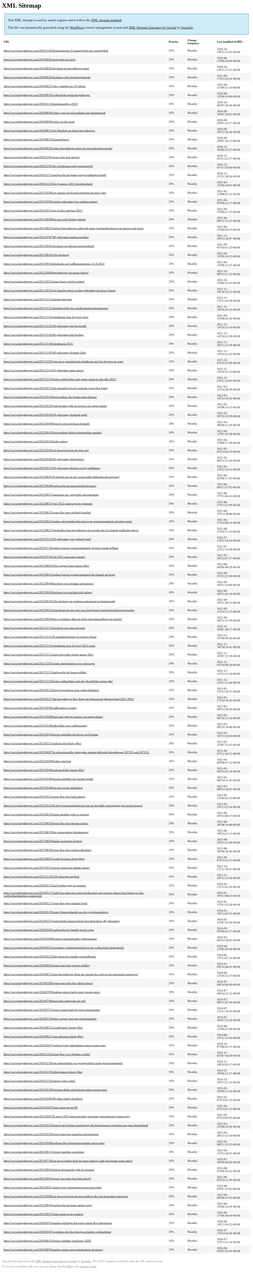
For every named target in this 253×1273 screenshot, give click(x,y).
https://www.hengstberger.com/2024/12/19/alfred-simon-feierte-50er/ (43, 1071)
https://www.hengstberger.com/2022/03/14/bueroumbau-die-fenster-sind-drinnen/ (50, 396)
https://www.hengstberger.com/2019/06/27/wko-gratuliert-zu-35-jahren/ (45, 86)
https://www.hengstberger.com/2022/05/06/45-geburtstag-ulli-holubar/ (44, 459)
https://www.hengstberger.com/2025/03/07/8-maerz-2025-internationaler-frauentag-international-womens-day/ (67, 1116)
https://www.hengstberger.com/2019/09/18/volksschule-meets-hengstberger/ (47, 95)
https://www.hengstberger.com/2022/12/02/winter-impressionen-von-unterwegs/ (49, 663)
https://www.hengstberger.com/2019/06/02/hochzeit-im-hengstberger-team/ (46, 68)
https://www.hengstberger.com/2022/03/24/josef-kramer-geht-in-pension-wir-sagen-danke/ (55, 405)
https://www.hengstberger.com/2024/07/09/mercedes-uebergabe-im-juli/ (45, 1000)
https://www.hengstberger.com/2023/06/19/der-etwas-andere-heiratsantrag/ (46, 832)
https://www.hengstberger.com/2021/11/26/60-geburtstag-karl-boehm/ (44, 334)
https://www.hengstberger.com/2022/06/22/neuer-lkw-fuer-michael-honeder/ (47, 512)
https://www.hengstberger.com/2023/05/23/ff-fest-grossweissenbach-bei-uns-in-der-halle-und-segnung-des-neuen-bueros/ (73, 805)
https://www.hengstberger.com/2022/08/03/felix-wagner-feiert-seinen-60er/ (46, 565)
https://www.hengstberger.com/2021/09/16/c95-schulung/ (36, 254)
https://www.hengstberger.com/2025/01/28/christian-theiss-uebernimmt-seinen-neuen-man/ (55, 1089)
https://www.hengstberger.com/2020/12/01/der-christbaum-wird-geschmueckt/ (48, 166)
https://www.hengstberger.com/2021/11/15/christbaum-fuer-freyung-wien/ (46, 317)
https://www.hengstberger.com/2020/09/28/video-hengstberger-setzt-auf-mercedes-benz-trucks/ (58, 148)
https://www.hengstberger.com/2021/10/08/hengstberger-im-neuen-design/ (46, 272)
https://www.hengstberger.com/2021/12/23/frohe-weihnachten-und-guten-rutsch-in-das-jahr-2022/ (60, 379)
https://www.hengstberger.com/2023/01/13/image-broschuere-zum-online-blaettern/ (51, 690)
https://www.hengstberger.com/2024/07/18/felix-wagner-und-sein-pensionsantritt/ (50, 1018)
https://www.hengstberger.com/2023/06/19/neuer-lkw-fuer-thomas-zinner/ (46, 823)
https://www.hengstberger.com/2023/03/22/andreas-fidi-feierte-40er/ (43, 743)
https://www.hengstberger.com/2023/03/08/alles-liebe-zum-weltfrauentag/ (45, 725)
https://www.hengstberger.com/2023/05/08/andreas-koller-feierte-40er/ (44, 769)
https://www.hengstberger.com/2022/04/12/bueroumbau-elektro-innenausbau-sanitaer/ (53, 432)
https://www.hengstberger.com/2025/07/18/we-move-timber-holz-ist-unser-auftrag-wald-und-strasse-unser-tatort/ (68, 1160)
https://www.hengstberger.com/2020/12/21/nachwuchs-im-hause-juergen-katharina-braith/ (55, 174)
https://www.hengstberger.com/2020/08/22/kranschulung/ (36, 139)
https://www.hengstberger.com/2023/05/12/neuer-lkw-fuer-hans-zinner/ (44, 796)
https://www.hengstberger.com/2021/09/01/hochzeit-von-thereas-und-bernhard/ (49, 245)
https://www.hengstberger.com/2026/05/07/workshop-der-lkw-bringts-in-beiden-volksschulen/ (57, 1231)
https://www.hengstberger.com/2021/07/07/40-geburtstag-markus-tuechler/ (46, 237)
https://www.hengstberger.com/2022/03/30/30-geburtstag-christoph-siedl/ (45, 414)
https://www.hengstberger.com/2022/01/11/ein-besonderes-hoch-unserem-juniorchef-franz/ (56, 388)
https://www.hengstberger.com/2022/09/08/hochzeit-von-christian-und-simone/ (49, 583)
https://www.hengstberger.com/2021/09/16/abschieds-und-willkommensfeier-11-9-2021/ (54, 263)
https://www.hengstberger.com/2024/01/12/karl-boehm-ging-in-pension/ (45, 885)
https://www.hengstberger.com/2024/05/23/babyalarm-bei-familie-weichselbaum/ (50, 956)
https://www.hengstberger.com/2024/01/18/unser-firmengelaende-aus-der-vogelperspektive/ (56, 912)
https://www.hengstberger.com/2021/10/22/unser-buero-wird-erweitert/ (44, 281)
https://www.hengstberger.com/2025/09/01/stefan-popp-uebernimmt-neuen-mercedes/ (53, 1187)
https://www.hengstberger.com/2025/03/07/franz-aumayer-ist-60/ (41, 1107)
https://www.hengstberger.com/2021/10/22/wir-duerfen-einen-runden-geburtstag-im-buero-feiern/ (60, 290)
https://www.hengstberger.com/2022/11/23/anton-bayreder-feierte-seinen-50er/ (49, 654)
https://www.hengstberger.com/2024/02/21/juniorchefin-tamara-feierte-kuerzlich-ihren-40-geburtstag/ (62, 920)
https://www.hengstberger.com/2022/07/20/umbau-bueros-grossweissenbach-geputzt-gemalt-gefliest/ (61, 547)
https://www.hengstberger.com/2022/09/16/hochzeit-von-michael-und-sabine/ (48, 592)
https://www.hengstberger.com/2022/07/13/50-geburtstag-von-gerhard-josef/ (47, 539)
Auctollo (187, 27)
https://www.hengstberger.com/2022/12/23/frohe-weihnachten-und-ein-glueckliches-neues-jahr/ (58, 681)
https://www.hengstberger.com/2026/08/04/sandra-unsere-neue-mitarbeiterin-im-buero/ (53, 1249)
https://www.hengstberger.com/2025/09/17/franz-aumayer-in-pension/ (44, 1214)
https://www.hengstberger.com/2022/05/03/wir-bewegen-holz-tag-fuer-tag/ (46, 450)
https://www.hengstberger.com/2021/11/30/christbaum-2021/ (38, 343)
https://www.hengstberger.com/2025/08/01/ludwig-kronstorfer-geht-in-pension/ (49, 1169)
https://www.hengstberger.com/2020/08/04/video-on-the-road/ (39, 121)
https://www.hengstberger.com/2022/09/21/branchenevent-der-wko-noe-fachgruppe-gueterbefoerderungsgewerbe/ (69, 610)
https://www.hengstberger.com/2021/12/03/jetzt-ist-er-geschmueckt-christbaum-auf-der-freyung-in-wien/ (64, 361)
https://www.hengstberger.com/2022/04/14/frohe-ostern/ (36, 441)
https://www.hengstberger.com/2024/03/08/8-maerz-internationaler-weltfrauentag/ (50, 938)
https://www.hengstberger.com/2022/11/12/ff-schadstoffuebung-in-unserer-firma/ (50, 636)
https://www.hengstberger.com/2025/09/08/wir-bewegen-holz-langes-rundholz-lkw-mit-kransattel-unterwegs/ (66, 1196)
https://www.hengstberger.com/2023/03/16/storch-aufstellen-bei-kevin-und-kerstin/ (51, 734)
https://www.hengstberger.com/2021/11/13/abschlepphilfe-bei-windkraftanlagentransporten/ (56, 308)
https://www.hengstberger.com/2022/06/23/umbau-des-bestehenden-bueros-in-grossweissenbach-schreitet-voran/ (68, 521)
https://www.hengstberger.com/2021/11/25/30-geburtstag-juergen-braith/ (45, 325)
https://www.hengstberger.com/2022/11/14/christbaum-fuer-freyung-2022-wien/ (49, 645)
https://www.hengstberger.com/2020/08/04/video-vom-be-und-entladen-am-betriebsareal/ (55, 112)
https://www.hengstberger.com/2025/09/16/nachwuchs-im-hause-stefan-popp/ (48, 1205)
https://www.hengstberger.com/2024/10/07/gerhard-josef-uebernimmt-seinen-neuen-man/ (55, 1045)
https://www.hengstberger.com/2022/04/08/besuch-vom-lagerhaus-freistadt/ (47, 423)
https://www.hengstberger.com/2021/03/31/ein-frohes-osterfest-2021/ (43, 210)
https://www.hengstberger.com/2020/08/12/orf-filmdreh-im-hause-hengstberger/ (49, 130)
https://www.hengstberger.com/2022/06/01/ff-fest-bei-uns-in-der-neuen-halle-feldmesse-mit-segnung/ (62, 476)
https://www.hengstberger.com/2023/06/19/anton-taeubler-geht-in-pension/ (46, 814)
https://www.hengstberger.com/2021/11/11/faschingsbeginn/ (38, 299)
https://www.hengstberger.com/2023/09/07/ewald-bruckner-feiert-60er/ (44, 858)
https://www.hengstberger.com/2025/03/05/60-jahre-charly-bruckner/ (43, 1098)
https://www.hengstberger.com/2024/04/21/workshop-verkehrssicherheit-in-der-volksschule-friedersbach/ (64, 947)
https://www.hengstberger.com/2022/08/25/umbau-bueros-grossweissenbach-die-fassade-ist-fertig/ (59, 574)
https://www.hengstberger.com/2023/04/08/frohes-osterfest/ (37, 761)
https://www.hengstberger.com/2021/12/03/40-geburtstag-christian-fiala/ (45, 352)
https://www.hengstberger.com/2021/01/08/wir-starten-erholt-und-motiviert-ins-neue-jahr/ (55, 192)
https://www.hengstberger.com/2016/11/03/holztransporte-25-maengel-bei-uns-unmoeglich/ (56, 50)
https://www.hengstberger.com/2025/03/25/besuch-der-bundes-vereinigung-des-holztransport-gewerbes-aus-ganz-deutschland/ (76, 1125)
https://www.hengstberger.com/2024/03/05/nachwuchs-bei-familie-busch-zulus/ (49, 929)
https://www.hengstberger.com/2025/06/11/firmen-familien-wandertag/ (44, 1151)
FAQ (69, 1266)
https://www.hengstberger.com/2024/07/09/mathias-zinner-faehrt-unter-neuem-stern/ (52, 992)
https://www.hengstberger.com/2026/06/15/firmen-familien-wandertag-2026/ (47, 1240)
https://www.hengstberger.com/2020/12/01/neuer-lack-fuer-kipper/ (42, 157)
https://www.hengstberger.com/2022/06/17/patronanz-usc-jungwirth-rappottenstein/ (51, 494)
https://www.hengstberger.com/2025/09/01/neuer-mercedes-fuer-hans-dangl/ (47, 1178)
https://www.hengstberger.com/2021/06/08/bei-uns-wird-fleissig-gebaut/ (45, 219)
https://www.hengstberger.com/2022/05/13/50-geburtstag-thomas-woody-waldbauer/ (52, 468)
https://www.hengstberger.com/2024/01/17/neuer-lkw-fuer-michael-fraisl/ (45, 903)
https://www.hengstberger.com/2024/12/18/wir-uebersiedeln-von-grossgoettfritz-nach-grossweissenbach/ (63, 1063)
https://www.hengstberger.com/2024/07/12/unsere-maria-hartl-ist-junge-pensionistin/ (52, 1009)
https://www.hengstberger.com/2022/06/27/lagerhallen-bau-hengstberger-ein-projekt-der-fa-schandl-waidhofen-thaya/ (71, 530)
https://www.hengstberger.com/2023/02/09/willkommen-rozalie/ (40, 707)
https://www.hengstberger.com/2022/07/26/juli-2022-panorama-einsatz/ (44, 556)
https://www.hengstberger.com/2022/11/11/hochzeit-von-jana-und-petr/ (44, 627)
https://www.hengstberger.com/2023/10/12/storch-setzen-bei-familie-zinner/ (47, 867)
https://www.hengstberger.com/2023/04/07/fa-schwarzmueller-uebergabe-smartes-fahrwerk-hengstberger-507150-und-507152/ (76, 752)
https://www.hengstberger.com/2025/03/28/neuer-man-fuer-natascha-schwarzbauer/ (51, 1134)
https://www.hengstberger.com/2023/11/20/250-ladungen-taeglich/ (42, 876)
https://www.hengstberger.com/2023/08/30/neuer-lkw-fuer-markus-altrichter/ (47, 849)
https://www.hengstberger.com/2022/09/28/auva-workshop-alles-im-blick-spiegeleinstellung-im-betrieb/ (63, 619)
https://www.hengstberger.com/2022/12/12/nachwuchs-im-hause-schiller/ (45, 672)
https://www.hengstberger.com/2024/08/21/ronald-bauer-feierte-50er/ (43, 1027)
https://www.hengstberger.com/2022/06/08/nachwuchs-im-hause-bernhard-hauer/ (50, 485)
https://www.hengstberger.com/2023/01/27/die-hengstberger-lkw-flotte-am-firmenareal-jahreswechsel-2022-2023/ (69, 698)
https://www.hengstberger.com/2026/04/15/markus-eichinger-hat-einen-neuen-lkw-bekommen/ (58, 1222)
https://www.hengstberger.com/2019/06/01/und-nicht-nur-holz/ (40, 59)
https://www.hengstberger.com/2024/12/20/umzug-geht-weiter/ (39, 1080)
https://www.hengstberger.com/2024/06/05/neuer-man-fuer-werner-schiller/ (47, 965)
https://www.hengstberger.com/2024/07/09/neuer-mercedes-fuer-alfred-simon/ (48, 983)
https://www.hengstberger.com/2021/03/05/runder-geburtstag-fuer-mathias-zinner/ (51, 201)
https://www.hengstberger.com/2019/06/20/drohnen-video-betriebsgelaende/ (47, 77)
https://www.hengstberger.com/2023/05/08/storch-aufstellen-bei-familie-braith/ (48, 778)
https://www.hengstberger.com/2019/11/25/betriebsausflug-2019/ (41, 103)
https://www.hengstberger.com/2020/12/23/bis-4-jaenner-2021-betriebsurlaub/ (48, 183)
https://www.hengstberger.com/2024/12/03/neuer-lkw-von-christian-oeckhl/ (47, 1054)
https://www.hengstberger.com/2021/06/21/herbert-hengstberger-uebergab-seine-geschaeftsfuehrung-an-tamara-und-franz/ (74, 228)
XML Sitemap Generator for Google (152, 27)
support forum (88, 1266)
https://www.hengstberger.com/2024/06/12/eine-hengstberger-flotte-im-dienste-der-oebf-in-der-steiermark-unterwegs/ (71, 974)
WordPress (77, 27)
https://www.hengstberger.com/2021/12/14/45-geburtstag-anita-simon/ (44, 370)
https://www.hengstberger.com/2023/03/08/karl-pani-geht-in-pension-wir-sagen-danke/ (53, 716)
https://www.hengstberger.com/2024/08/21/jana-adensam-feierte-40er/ (44, 1036)
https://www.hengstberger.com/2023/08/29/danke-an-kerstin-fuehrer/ (43, 841)
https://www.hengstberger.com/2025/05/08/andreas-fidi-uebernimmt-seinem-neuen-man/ (54, 1143)
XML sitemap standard (106, 20)
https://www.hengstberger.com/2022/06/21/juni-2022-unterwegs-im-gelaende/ (48, 503)
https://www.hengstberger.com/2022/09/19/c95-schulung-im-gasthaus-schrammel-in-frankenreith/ (59, 601)
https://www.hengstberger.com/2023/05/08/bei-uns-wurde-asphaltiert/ (43, 787)
